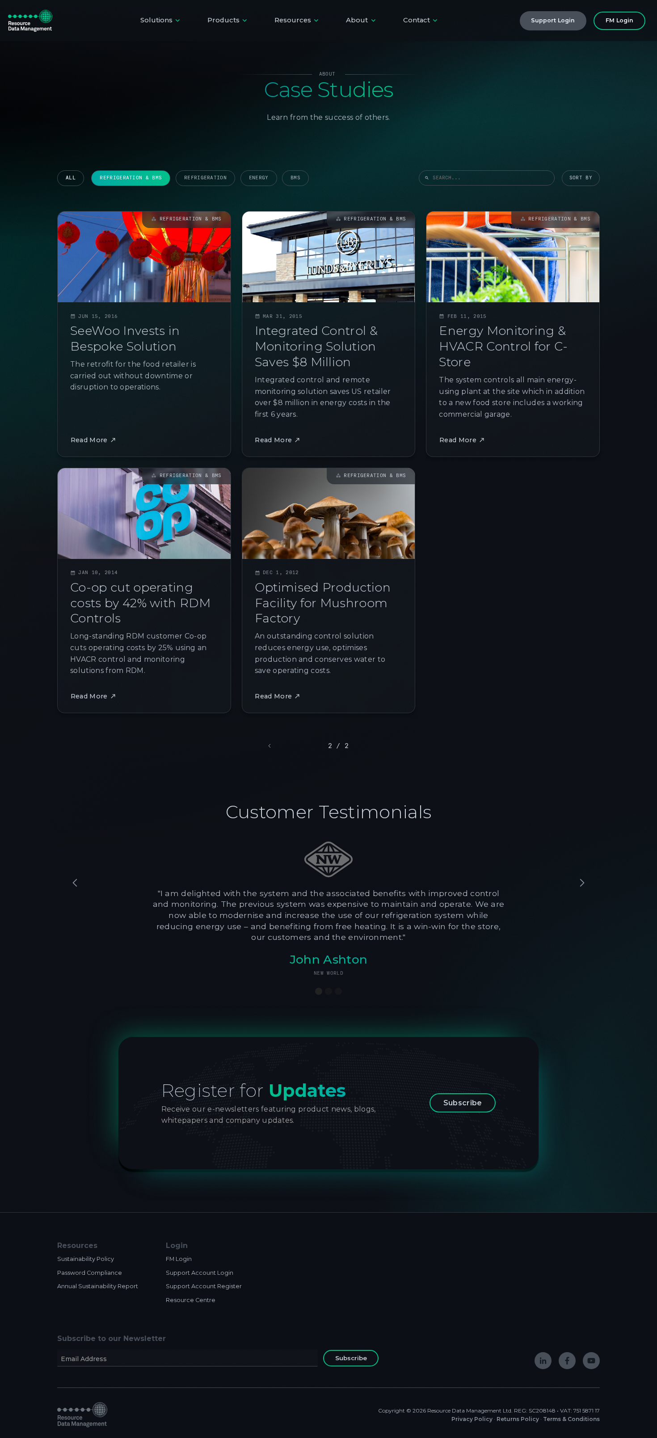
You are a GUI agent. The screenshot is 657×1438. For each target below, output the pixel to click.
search (427, 178)
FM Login (179, 1259)
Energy (259, 177)
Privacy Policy (472, 1419)
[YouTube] (591, 1360)
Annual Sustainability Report (97, 1286)
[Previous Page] (270, 746)
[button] (161, 21)
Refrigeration (205, 177)
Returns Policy (518, 1419)
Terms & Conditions (571, 1419)
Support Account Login (199, 1272)
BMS (295, 177)
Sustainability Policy (85, 1259)
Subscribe (462, 1103)
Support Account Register (204, 1286)
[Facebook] (567, 1360)
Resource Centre (190, 1300)
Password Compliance (89, 1272)
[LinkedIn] (543, 1360)
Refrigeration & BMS (131, 177)
